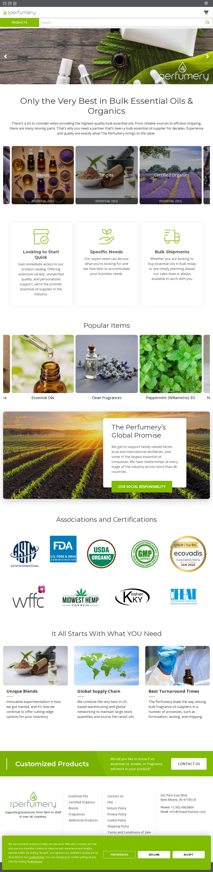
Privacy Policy (117, 814)
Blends (73, 808)
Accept (188, 854)
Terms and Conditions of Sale (129, 832)
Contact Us (189, 764)
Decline (154, 854)
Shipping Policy (118, 826)
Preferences (119, 854)
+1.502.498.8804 (182, 807)
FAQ (110, 802)
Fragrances (77, 814)
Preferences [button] (35, 861)
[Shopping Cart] (206, 12)
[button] (5, 56)
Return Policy (116, 808)
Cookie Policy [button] (36, 857)
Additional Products (83, 820)
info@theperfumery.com (187, 812)
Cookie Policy (116, 820)
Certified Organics (82, 802)
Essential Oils (78, 796)
